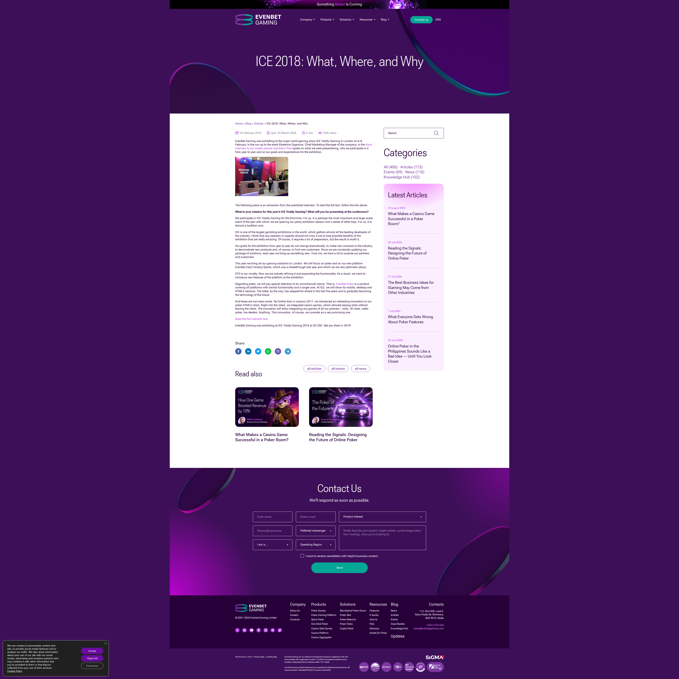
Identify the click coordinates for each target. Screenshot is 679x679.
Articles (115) (411, 167)
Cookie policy (271, 657)
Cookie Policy (14, 671)
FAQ (372, 623)
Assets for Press (378, 632)
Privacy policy (259, 657)
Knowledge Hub (399, 628)
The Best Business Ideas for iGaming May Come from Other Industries (411, 287)
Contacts (295, 619)
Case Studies (398, 623)
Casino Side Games (321, 628)
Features (363, 25)
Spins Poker (317, 619)
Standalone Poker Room (353, 610)
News (383, 25)
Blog (384, 19)
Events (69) (393, 172)
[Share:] (258, 351)
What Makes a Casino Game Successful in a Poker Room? (411, 218)
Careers (294, 615)
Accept (92, 650)
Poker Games (327, 25)
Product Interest (353, 516)
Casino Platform (320, 632)
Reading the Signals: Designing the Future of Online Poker (407, 253)
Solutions (346, 19)
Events (394, 619)
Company (306, 19)
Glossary (374, 628)
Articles (258, 123)
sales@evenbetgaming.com (429, 628)
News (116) (414, 172)
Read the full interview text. (252, 319)
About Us (304, 25)
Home (239, 123)
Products (326, 19)
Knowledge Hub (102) (402, 177)
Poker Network (348, 619)
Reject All (92, 658)
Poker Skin (345, 615)
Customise (92, 665)
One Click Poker (319, 623)
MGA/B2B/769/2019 (307, 670)
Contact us (421, 19)
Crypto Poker (347, 628)
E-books (374, 615)
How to (373, 619)
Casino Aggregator (321, 637)
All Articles (314, 368)
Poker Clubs (346, 623)
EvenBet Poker (345, 284)
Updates (398, 636)
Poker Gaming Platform (323, 615)
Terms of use (240, 657)
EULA (250, 657)
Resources (366, 19)
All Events (338, 368)
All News (360, 368)
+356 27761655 (435, 625)
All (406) (390, 167)
